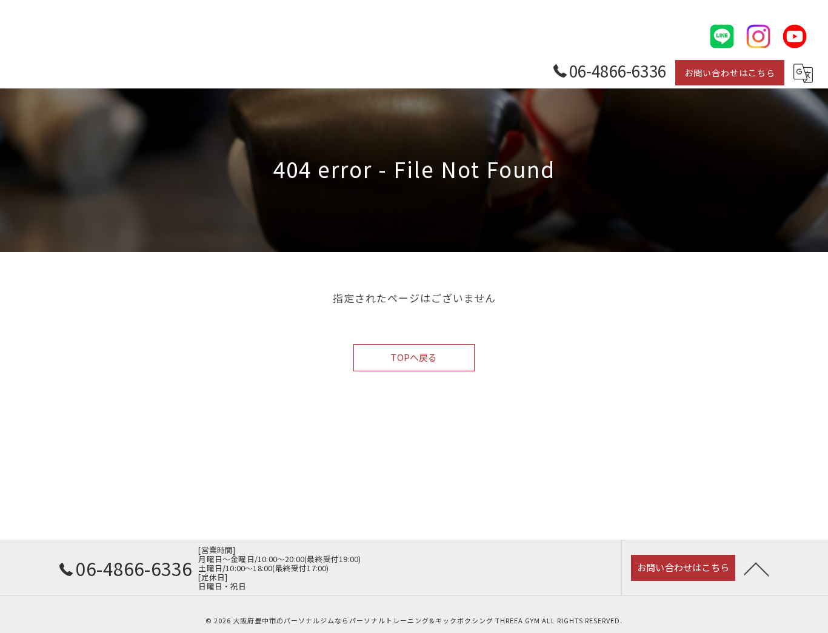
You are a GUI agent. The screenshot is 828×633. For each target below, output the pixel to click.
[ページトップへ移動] (756, 568)
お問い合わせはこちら (729, 73)
